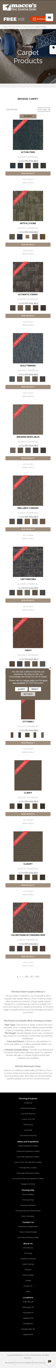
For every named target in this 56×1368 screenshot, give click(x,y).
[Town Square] (42, 664)
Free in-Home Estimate (28, 1232)
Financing (28, 1253)
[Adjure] (42, 806)
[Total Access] (43, 450)
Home (5, 27)
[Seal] (42, 379)
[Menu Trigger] (49, 17)
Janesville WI (28, 1334)
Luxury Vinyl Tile (28, 1119)
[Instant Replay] (28, 450)
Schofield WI (28, 1323)
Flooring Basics (28, 1194)
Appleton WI (28, 1318)
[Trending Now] (28, 419)
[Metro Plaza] (35, 664)
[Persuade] (35, 806)
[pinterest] (20, 1342)
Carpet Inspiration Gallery (28, 1146)
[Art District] (27, 664)
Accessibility (9, 1363)
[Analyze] (19, 806)
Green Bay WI (28, 1302)
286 (27, 976)
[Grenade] (19, 379)
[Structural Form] (43, 308)
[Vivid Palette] (42, 237)
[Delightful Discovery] (28, 206)
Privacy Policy (38, 1363)
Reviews (28, 1270)
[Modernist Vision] (27, 237)
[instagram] (35, 1342)
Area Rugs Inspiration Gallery (28, 1173)
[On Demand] (35, 450)
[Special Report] (20, 450)
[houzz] (30, 1342)
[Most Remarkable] (19, 237)
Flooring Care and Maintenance (28, 1211)
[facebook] (25, 1342)
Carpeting (28, 1103)
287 (32, 976)
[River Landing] (19, 664)
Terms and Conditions (24, 1363)
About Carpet (28, 27)
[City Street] (43, 165)
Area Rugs (28, 1130)
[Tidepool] (28, 135)
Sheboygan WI (28, 1307)
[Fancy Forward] (28, 918)
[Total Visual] (27, 948)
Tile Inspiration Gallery (28, 1168)
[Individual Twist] (28, 308)
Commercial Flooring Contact (28, 1237)
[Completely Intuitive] (27, 521)
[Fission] (35, 379)
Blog (28, 1291)
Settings (28, 694)
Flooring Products (15, 27)
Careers (28, 1280)
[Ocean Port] (20, 165)
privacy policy (29, 680)
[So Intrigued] (28, 490)
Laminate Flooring (28, 1114)
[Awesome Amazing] (35, 237)
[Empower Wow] (35, 521)
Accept (21, 689)
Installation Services (28, 1259)
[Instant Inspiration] (42, 521)
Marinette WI (28, 1313)
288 (37, 976)
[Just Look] (42, 948)
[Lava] (27, 379)
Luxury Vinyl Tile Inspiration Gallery (28, 1162)
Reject (35, 689)
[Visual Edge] (28, 277)
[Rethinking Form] (35, 308)
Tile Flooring (28, 1124)
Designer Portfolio (28, 1184)
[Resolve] (28, 775)
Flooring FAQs (28, 1200)
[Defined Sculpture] (20, 308)
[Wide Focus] (19, 948)
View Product (28, 173)
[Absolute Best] (35, 948)
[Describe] (27, 806)
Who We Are (28, 1248)
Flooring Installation (28, 1205)
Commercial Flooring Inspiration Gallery (28, 1178)
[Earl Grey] (35, 165)
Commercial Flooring (28, 1135)
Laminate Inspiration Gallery (28, 1157)
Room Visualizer (28, 1216)
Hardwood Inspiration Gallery (28, 1151)
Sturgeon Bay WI (28, 1329)
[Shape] (28, 348)
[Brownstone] (28, 165)
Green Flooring (28, 1264)
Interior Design (28, 1275)
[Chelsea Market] (28, 633)
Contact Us (28, 1286)
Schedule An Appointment (28, 1226)
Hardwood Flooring (28, 1108)
